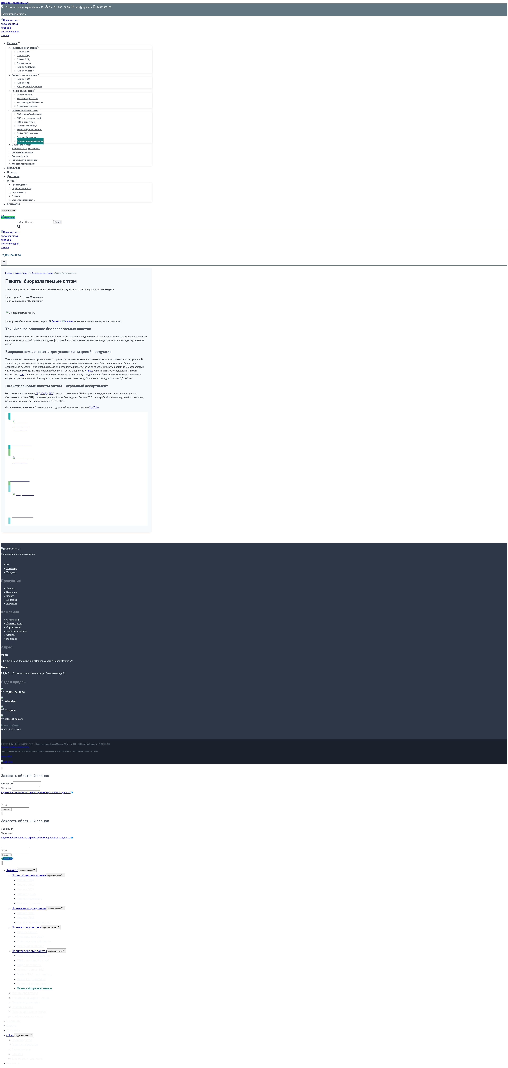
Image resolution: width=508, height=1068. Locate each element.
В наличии (13, 167)
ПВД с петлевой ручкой (29, 118)
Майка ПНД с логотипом (29, 129)
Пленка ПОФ (23, 79)
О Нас (10, 1035)
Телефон (6, 788)
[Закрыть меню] (2, 863)
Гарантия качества (21, 188)
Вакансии (11, 638)
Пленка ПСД (23, 59)
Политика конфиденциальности (15, 747)
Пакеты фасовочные (28, 137)
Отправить (6, 810)
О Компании (13, 619)
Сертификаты (19, 192)
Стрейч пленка (24, 94)
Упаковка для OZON (27, 98)
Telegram (11, 572)
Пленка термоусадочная (29, 908)
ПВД (89, 370)
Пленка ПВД (23, 51)
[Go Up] (7, 858)
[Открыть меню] (4, 262)
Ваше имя (7, 783)
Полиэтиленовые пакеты (42, 273)
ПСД (51, 393)
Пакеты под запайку (22, 152)
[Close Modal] (2, 768)
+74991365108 (103, 744)
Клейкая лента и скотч (23, 164)
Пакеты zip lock (20, 156)
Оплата (11, 172)
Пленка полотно (25, 71)
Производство (19, 184)
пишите (69, 321)
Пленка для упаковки (26, 927)
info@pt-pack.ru (90, 744)
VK (7, 564)
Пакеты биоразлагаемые (30, 141)
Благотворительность (23, 200)
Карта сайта (6, 756)
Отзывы (16, 196)
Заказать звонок (8, 211)
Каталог (26, 273)
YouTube (94, 407)
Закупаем (11, 603)
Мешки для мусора (21, 145)
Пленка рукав (24, 63)
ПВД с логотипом (26, 122)
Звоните (56, 321)
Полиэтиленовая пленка (29, 875)
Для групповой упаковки (29, 86)
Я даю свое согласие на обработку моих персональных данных (36, 792)
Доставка (13, 176)
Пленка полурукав (26, 67)
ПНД (22, 374)
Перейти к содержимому (15, 2)
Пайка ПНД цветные (27, 133)
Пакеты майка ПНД (27, 125)
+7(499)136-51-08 (11, 255)
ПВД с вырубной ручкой (29, 114)
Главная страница (13, 273)
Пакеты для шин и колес (24, 160)
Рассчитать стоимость (13, 14)
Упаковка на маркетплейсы (26, 148)
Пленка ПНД (23, 55)
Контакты (13, 204)
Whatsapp (11, 568)
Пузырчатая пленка (27, 106)
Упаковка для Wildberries (30, 102)
